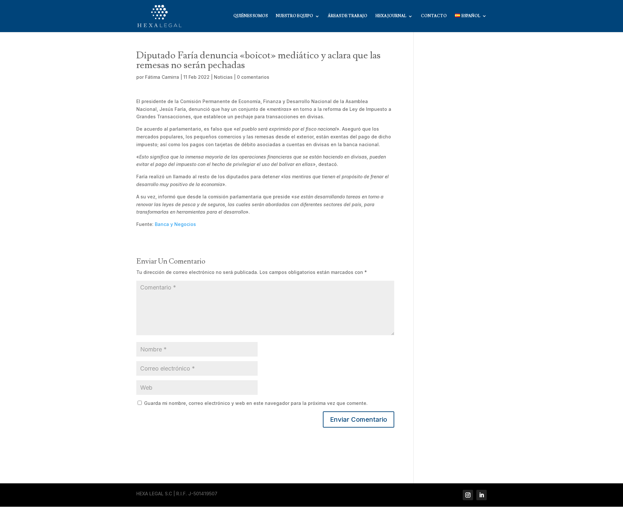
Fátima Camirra (162, 77)
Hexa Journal (390, 16)
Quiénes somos (250, 16)
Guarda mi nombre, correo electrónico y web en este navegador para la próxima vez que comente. (256, 403)
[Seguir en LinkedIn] (481, 495)
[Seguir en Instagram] (468, 495)
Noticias (223, 77)
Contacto (434, 16)
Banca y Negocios (175, 224)
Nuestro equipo (294, 16)
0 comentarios (253, 77)
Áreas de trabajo (347, 16)
